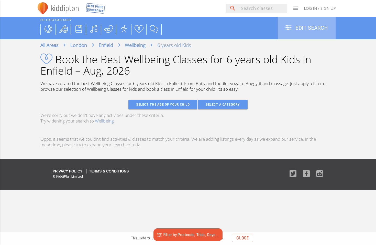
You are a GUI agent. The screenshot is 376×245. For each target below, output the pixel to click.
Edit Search (311, 28)
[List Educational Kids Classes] (78, 29)
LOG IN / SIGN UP (320, 8)
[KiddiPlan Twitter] (293, 174)
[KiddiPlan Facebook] (306, 174)
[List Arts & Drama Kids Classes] (63, 29)
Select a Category (223, 104)
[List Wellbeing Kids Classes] (138, 29)
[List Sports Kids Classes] (123, 29)
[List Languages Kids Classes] (154, 29)
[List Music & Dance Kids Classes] (93, 29)
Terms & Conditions (109, 171)
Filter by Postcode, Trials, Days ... (190, 234)
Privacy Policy (67, 171)
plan (64, 8)
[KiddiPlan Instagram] (319, 174)
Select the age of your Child (163, 104)
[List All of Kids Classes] (48, 29)
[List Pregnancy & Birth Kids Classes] (108, 29)
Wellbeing (104, 121)
